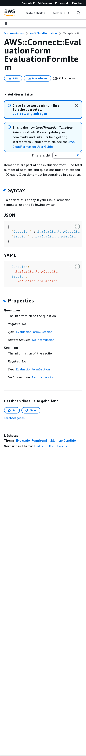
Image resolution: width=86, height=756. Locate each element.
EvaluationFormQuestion (59, 231)
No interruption (43, 340)
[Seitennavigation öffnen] (6, 23)
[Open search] (78, 13)
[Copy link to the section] (4, 190)
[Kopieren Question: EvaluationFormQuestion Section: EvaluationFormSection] (77, 266)
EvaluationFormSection (56, 236)
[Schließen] (76, 105)
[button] (18, 94)
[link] (72, 33)
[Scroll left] (22, 13)
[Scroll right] (67, 13)
